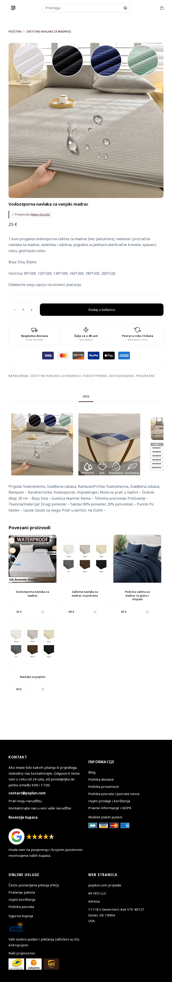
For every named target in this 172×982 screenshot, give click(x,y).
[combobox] (83, 7)
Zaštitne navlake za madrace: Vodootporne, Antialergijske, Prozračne (92, 376)
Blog (91, 772)
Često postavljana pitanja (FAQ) (34, 885)
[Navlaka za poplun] (32, 644)
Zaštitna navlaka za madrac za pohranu (85, 594)
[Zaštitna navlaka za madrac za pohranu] (85, 559)
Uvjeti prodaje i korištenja (109, 801)
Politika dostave (101, 779)
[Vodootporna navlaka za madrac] (32, 559)
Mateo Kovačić (40, 214)
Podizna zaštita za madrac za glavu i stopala (137, 595)
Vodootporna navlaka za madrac (32, 594)
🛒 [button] (43, 612)
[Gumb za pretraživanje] (125, 8)
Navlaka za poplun (32, 677)
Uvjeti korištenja (22, 899)
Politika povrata (21, 906)
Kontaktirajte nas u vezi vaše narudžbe (40, 808)
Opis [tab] (86, 396)
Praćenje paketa (22, 892)
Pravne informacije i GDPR (109, 808)
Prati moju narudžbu (25, 801)
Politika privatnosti (103, 786)
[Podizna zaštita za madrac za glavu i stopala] (137, 559)
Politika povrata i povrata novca (113, 793)
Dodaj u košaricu (101, 309)
